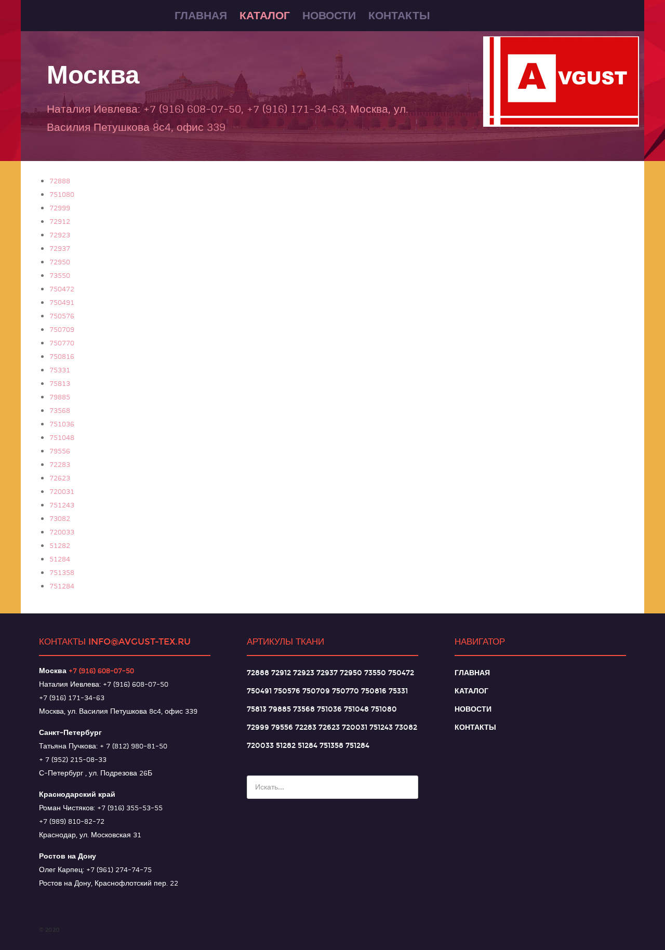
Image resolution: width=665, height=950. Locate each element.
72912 (59, 221)
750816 (61, 356)
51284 (59, 559)
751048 (61, 437)
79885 (59, 397)
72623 (59, 478)
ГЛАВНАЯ (472, 672)
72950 (59, 261)
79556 (59, 451)
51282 (59, 545)
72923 (59, 234)
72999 (59, 207)
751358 (61, 572)
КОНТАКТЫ (475, 727)
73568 (59, 410)
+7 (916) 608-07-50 (101, 670)
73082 (59, 518)
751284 (61, 586)
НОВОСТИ (473, 709)
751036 (61, 424)
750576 (61, 315)
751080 (61, 194)
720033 (61, 532)
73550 (59, 275)
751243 (61, 505)
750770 (61, 342)
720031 (61, 491)
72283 (59, 464)
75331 (59, 369)
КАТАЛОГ (471, 691)
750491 (61, 302)
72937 (59, 248)
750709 (61, 329)
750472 (61, 288)
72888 (59, 180)
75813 (59, 383)
